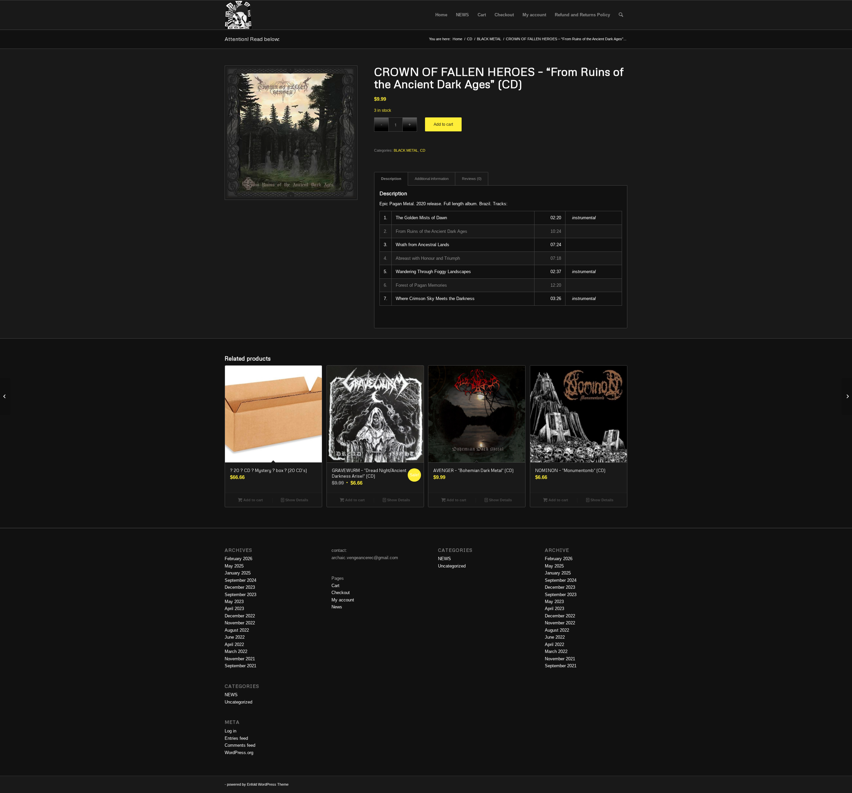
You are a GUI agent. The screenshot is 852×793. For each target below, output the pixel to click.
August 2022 (237, 630)
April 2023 (234, 608)
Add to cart (443, 124)
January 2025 (238, 572)
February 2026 (238, 558)
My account (342, 599)
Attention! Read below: (252, 39)
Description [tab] (391, 179)
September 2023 (240, 594)
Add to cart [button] (252, 500)
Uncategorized (238, 702)
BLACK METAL (406, 150)
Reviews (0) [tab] (472, 179)
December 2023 (240, 587)
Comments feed (240, 745)
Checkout (340, 592)
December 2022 (240, 615)
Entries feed (236, 738)
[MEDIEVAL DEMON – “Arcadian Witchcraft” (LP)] (5, 396)
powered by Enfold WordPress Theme (258, 784)
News (336, 606)
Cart (335, 585)
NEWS (231, 694)
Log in (230, 730)
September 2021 (240, 665)
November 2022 (240, 622)
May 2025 (234, 565)
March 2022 (236, 651)
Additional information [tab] (432, 179)
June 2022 (235, 637)
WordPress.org (239, 752)
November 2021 (240, 658)
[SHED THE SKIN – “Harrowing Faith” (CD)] (847, 396)
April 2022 (234, 644)
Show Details (296, 500)
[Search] (620, 15)
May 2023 (234, 601)
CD (422, 150)
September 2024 (240, 580)
